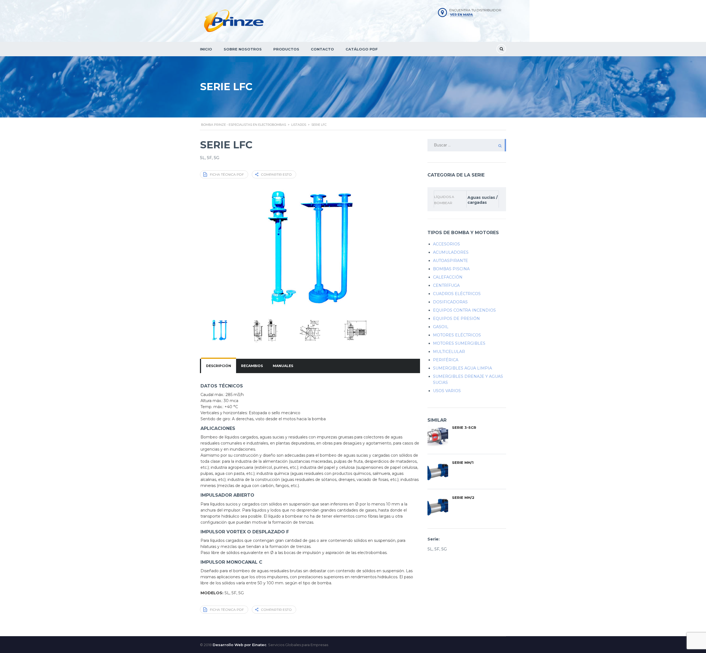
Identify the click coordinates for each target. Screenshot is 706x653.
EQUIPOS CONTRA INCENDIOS (464, 310)
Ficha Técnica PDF (227, 174)
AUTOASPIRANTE (450, 260)
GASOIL (440, 326)
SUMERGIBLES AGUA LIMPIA (462, 368)
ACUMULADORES (451, 252)
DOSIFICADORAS (450, 301)
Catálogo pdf (362, 49)
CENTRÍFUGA (446, 285)
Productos (286, 49)
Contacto (322, 49)
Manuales (283, 366)
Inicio (206, 49)
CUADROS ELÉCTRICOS (457, 293)
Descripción (218, 366)
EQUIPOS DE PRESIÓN (456, 318)
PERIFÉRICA (445, 359)
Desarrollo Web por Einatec (239, 645)
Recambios (252, 366)
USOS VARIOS (447, 390)
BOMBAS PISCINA (451, 268)
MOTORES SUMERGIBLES (459, 343)
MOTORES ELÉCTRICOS (457, 335)
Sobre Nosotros (243, 49)
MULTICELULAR (449, 351)
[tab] (218, 366)
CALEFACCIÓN (447, 277)
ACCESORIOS (446, 244)
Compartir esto (276, 174)
